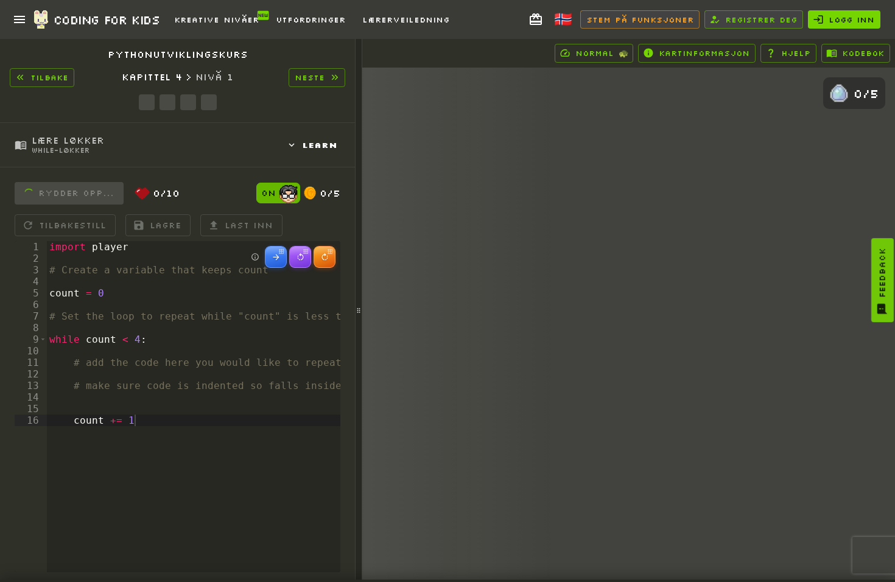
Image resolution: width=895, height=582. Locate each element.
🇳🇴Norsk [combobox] (569, 23)
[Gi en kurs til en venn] (535, 19)
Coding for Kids (107, 19)
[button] (43, 339)
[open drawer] (19, 19)
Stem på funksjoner (639, 19)
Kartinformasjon (704, 53)
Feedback (882, 273)
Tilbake (49, 77)
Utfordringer (310, 19)
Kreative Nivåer (216, 19)
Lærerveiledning (405, 19)
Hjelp (795, 53)
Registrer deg (761, 19)
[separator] (358, 310)
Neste (310, 77)
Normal (601, 53)
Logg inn (851, 19)
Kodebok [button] (863, 53)
